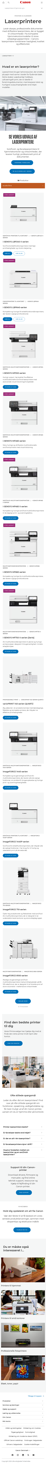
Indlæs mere (23, 1001)
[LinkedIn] (23, 1455)
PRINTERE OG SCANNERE (23, 16)
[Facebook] (12, 1455)
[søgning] (8, 2)
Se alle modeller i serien (22, 171)
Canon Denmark (22, 1450)
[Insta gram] (18, 1455)
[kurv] (3, 2)
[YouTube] (33, 1455)
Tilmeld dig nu (22, 1230)
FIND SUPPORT (24, 1192)
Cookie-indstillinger (31, 1444)
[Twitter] (28, 1455)
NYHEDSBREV (23, 1206)
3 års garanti (9, 195)
